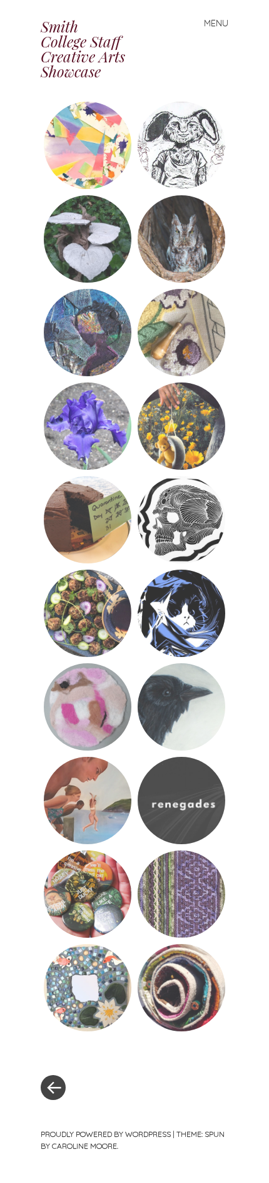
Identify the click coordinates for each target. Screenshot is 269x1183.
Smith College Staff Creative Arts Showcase (83, 48)
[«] (87, 1050)
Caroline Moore (84, 1146)
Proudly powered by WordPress (106, 1134)
